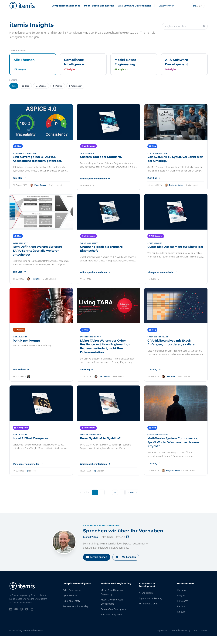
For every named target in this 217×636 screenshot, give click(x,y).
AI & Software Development (134, 5)
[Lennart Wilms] (64, 542)
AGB (195, 630)
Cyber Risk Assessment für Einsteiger (175, 247)
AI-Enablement (146, 593)
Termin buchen (98, 557)
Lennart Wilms (90, 537)
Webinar (42, 86)
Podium (58, 86)
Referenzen (182, 601)
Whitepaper (76, 86)
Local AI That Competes (30, 438)
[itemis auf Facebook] (26, 609)
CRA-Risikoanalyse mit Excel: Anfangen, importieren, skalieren (171, 342)
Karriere (181, 606)
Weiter (131, 492)
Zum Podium (19, 369)
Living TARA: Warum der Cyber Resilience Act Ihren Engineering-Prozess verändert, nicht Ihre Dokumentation (105, 346)
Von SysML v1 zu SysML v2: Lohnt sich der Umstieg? (175, 159)
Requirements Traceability (75, 606)
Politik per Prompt (26, 340)
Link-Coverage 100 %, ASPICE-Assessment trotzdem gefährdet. (37, 159)
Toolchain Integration (111, 614)
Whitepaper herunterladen (93, 178)
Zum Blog (17, 178)
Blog (27, 86)
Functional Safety (71, 601)
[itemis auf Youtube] (16, 609)
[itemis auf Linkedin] (10, 609)
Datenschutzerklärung (180, 630)
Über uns (181, 590)
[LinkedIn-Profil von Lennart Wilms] (127, 536)
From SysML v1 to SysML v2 (100, 438)
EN (200, 5)
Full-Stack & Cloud (148, 603)
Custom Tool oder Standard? (101, 157)
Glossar (204, 630)
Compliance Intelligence (66, 5)
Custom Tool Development (114, 609)
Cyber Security (70, 595)
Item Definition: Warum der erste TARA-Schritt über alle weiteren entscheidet (37, 250)
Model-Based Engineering (99, 5)
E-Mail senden (127, 557)
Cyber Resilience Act (72, 590)
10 (121, 492)
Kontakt (181, 611)
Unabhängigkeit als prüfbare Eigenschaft (101, 249)
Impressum (162, 630)
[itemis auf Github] (32, 609)
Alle (14, 86)
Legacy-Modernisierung (150, 598)
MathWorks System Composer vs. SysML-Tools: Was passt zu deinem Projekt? (173, 442)
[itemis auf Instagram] (21, 609)
